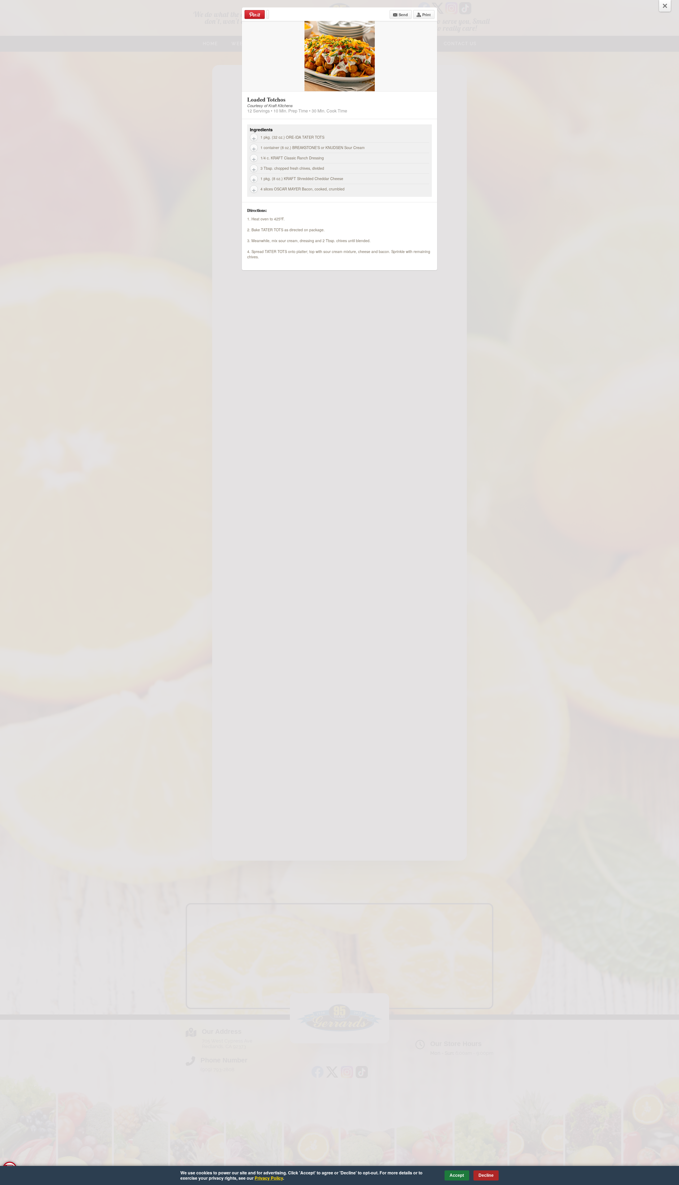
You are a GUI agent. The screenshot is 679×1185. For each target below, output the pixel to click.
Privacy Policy (269, 1178)
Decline (486, 1175)
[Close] (665, 6)
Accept (457, 1175)
